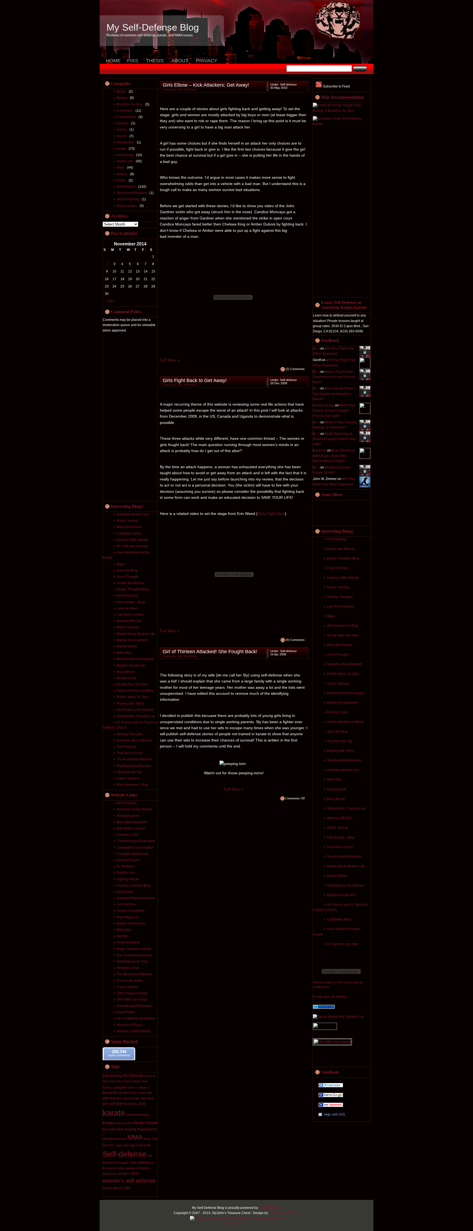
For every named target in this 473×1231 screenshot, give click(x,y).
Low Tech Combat (340, 606)
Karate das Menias (341, 549)
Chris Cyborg (131, 1081)
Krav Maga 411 (128, 917)
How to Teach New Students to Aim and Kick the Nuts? (334, 377)
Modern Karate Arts (341, 895)
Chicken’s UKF (128, 835)
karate (121, 149)
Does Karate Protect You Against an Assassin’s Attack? (334, 393)
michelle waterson (114, 1138)
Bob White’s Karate (131, 828)
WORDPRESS (270, 1208)
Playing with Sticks (340, 751)
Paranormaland (128, 942)
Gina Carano (137, 1092)
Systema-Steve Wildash (344, 664)
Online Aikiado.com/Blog (345, 722)
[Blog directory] (324, 1008)
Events (122, 129)
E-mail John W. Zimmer (330, 997)
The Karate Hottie (130, 981)
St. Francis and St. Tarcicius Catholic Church (340, 907)
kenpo (108, 1122)
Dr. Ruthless (126, 866)
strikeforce (145, 1163)
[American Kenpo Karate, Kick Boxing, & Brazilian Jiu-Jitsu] (341, 111)
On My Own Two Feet (342, 635)
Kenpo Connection (131, 911)
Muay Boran (336, 799)
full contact (121, 1093)
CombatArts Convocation (135, 847)
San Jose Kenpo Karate (134, 955)
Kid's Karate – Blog (131, 602)
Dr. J (316, 348)
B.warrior (319, 450)
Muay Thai (150, 1138)
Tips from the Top (339, 741)
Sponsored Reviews (132, 193)
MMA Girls (124, 930)
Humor (122, 136)
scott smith (143, 1145)
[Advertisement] (335, 212)
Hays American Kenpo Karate (126, 554)
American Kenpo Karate (134, 809)
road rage (128, 1145)
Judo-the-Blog (337, 732)
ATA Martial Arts (128, 816)
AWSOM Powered (236, 1223)
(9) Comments (295, 639)
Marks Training (338, 587)
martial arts (125, 161)
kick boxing (125, 155)
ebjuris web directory (284, 1213)
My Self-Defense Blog (152, 27)
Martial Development (342, 703)
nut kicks (109, 1145)
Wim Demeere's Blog (342, 626)
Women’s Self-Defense (134, 1031)
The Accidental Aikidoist (344, 856)
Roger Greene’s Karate (134, 949)
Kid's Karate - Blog (340, 837)
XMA (127, 1187)
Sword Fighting (128, 199)
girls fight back (144, 1098)
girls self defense (115, 1104)
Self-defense (126, 187)
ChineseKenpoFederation (136, 841)
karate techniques (137, 1114)
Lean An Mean (337, 568)
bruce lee (115, 1081)
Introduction (125, 142)
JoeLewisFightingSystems (136, 898)
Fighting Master (128, 879)
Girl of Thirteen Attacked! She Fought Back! (210, 651)
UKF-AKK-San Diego (132, 999)
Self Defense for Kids (132, 961)
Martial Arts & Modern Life (346, 866)
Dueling (122, 123)
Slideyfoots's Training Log (346, 808)
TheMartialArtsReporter (344, 760)
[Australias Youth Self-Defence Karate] (341, 124)
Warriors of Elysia (130, 1025)
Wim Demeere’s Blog (132, 785)
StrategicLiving (128, 968)
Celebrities (125, 111)
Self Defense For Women (345, 885)
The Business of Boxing (134, 974)
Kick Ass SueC (337, 712)
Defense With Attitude (343, 578)
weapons (143, 1168)
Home (113, 60)
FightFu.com (126, 873)
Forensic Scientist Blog (134, 885)
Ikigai (331, 616)
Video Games (127, 206)
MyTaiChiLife (336, 789)
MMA (120, 167)
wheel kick (110, 1173)
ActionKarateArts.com (343, 770)
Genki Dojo (125, 892)
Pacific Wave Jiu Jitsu (343, 674)
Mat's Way (334, 779)
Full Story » (170, 360)
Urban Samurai (338, 683)
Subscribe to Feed (336, 86)
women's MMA (128, 1174)
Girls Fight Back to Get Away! (195, 380)
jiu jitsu (133, 1103)
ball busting (112, 1075)
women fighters (113, 1187)
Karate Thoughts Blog (343, 558)
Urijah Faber (126, 1012)
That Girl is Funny (340, 847)
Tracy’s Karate (127, 987)
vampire (130, 1168)
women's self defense (129, 1181)
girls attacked (125, 1098)
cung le (119, 1087)
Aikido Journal (337, 828)
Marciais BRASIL (339, 818)
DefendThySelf (128, 860)
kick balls (109, 1129)
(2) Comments (295, 369)
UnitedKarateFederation (134, 1006)
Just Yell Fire (126, 904)
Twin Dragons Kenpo (132, 993)
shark (133, 1162)
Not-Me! (122, 936)
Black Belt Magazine (132, 822)
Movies (122, 174)
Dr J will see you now (342, 944)
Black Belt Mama (339, 645)
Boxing (122, 98)
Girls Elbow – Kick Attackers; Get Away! (206, 85)
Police (121, 180)
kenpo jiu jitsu (123, 1123)
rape (119, 1145)
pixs (132, 60)
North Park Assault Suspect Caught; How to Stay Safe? (334, 410)
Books (121, 91)
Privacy (206, 60)
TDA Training (336, 539)
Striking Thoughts (340, 597)
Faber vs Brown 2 (138, 1087)
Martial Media (337, 876)
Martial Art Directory (131, 923)
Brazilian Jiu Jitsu (130, 104)
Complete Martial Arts (132, 854)
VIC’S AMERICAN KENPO (136, 1019)
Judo (142, 1104)
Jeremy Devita (323, 405)
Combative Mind (339, 919)
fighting (107, 1092)
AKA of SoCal (127, 803)
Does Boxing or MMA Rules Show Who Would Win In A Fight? (334, 456)
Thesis (155, 60)
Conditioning (126, 117)
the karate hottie (113, 1168)
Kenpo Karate (145, 1122)
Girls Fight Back (271, 513)
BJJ (126, 1075)
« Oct (110, 301)
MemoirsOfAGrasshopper (346, 693)
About (179, 60)
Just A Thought (337, 654)
